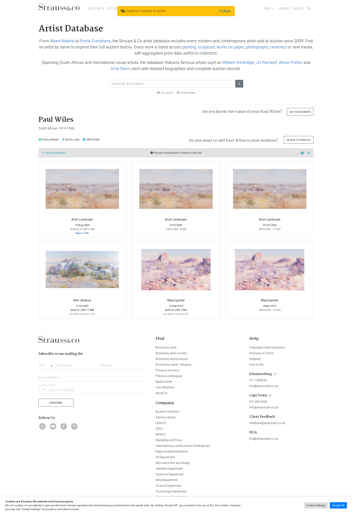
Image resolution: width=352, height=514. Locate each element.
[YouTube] (53, 426)
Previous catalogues (169, 376)
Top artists (167, 92)
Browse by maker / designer (173, 364)
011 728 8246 (258, 380)
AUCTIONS (94, 8)
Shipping (255, 359)
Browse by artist (166, 347)
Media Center (164, 381)
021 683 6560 (258, 401)
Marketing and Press (169, 440)
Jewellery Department (169, 468)
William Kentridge (238, 62)
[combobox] (46, 364)
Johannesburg (260, 374)
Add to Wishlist (300, 139)
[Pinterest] (74, 426)
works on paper (230, 47)
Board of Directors (167, 411)
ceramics (278, 47)
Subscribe (55, 402)
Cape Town (258, 395)
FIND (267, 8)
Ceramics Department (170, 474)
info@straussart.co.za (263, 386)
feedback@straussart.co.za (267, 423)
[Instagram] (42, 426)
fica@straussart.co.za (263, 438)
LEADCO (161, 423)
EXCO (159, 428)
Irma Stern (120, 68)
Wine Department (166, 480)
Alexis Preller (290, 62)
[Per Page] (302, 153)
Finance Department (168, 485)
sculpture (206, 47)
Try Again (225, 11)
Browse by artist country (171, 353)
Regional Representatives (172, 451)
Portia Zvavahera (95, 40)
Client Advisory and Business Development (183, 445)
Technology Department (171, 491)
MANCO (161, 434)
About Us (161, 393)
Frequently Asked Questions (267, 347)
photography (257, 47)
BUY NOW (114, 8)
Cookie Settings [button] (316, 505)
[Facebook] (64, 426)
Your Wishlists (165, 387)
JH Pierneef (266, 62)
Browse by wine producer (172, 359)
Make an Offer (82, 233)
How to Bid (256, 364)
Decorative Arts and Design (173, 463)
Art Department (165, 457)
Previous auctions (167, 370)
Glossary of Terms (261, 353)
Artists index (187, 92)
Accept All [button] (338, 505)
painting (189, 47)
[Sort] (309, 153)
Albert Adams (62, 40)
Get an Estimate (300, 111)
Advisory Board (166, 417)
